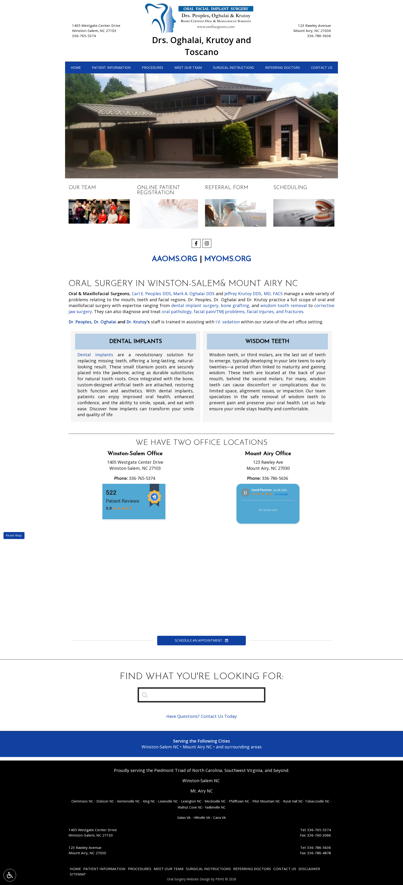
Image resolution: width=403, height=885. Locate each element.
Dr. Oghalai (105, 322)
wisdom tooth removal (284, 305)
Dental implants (95, 354)
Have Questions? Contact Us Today (201, 716)
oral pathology (176, 311)
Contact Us (321, 67)
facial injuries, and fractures (275, 311)
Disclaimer (309, 868)
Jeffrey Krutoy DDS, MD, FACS (253, 293)
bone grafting (235, 305)
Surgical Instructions (233, 67)
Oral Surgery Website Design (188, 879)
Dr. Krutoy (136, 322)
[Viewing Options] (9, 875)
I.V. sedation (227, 322)
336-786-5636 (319, 35)
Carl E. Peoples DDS (151, 293)
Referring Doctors (282, 67)
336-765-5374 (84, 35)
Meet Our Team (188, 67)
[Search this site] (144, 694)
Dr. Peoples (80, 322)
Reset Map (14, 535)
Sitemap (78, 874)
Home (76, 67)
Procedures (152, 67)
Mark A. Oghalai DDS (194, 293)
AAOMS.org (175, 259)
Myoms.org (227, 259)
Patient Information (111, 67)
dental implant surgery (194, 305)
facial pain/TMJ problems (219, 311)
